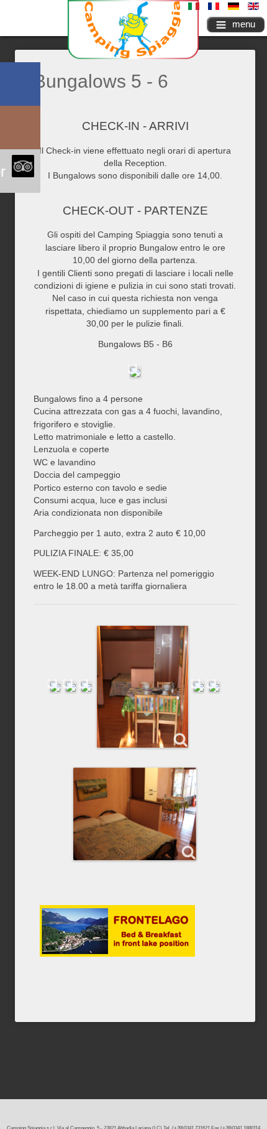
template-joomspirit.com (263, 1074)
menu (243, 24)
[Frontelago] (117, 930)
